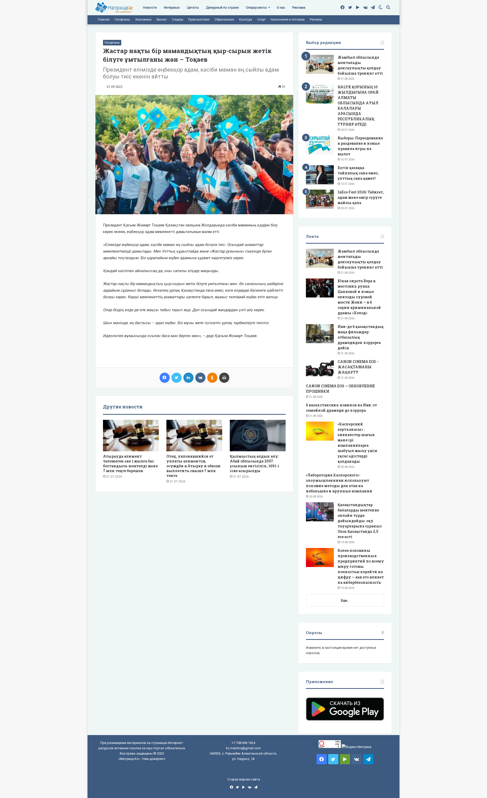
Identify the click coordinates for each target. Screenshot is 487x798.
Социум (177, 19)
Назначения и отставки (288, 19)
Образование (224, 19)
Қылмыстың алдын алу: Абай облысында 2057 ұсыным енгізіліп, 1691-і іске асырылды (254, 463)
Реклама (298, 7)
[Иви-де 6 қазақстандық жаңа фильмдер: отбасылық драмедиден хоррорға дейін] (320, 333)
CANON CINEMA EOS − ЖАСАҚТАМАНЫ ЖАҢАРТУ (358, 367)
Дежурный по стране (222, 7)
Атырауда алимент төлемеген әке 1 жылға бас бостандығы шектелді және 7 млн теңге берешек (130, 463)
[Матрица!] (114, 8)
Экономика (143, 19)
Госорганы (122, 19)
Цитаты (193, 7)
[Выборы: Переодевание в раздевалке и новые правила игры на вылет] (320, 145)
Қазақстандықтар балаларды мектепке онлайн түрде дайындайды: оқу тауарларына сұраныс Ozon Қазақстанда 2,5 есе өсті (360, 520)
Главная (104, 19)
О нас (281, 7)
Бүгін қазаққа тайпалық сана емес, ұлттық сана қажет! (358, 173)
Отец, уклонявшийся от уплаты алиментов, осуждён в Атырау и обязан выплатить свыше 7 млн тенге (193, 466)
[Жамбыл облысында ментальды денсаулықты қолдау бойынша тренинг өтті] (320, 64)
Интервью (172, 7)
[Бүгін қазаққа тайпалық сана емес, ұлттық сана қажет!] (320, 174)
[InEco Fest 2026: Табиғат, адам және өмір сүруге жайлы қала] (320, 199)
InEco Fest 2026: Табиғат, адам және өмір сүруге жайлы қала (361, 197)
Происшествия (199, 19)
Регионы (316, 19)
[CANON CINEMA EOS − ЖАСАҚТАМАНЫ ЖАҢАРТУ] (320, 368)
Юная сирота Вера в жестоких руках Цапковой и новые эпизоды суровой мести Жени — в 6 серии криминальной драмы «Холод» (359, 296)
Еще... (345, 600)
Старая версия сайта (243, 779)
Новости (150, 7)
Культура (245, 19)
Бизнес (161, 19)
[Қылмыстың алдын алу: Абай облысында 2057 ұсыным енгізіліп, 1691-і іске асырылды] (258, 435)
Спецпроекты (256, 7)
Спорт (261, 19)
